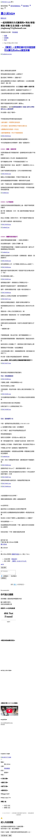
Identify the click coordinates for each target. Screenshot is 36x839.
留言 (17, 554)
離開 (10, 835)
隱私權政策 (31, 813)
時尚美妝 (15, 32)
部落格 (6, 38)
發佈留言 (3, 578)
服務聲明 (18, 814)
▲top (2, 564)
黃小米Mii (4, 544)
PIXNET (8, 813)
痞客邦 (14, 554)
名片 (5, 40)
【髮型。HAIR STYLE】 (19, 561)
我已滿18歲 (4, 835)
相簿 (5, 35)
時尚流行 (14, 559)
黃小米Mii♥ (8, 13)
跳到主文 (3, 18)
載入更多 (3, 567)
